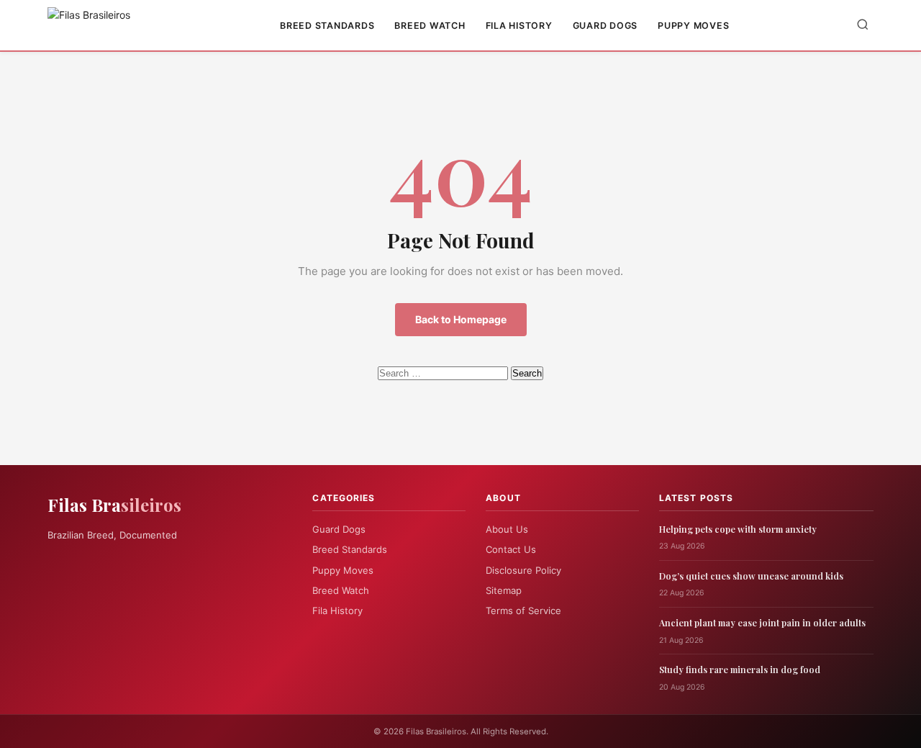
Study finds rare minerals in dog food (739, 669)
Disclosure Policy (523, 570)
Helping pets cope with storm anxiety (738, 529)
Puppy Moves (693, 25)
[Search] (863, 25)
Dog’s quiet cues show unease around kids (751, 575)
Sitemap (504, 590)
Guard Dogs (605, 25)
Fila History (519, 25)
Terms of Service (523, 610)
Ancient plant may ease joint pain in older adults (762, 622)
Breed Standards (327, 25)
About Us (507, 529)
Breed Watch (429, 25)
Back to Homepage (461, 319)
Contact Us (511, 549)
